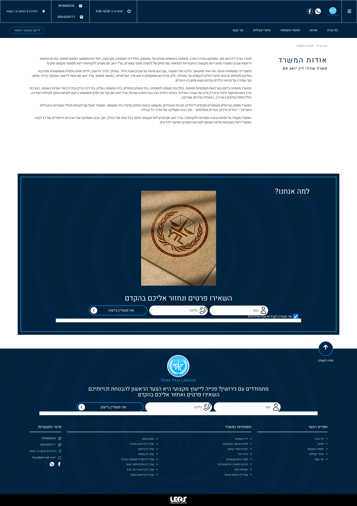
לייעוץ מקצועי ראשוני (27, 30)
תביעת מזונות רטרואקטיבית (233, 464)
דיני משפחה (241, 439)
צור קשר (237, 30)
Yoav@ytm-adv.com (44, 457)
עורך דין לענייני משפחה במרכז (137, 459)
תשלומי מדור (241, 470)
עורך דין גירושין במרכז (142, 444)
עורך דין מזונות (146, 454)
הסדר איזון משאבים (237, 459)
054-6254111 (48, 445)
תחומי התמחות (290, 30)
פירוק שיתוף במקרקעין (235, 444)
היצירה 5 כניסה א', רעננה (43, 451)
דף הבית (332, 30)
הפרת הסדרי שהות (238, 449)
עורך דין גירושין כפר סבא (140, 470)
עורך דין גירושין (146, 449)
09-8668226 (49, 438)
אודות (313, 30)
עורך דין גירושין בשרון (142, 475)
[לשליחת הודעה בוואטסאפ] (318, 11)
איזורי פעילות (262, 30)
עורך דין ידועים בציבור (236, 475)
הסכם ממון (148, 439)
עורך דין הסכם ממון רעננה (140, 464)
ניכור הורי (243, 454)
